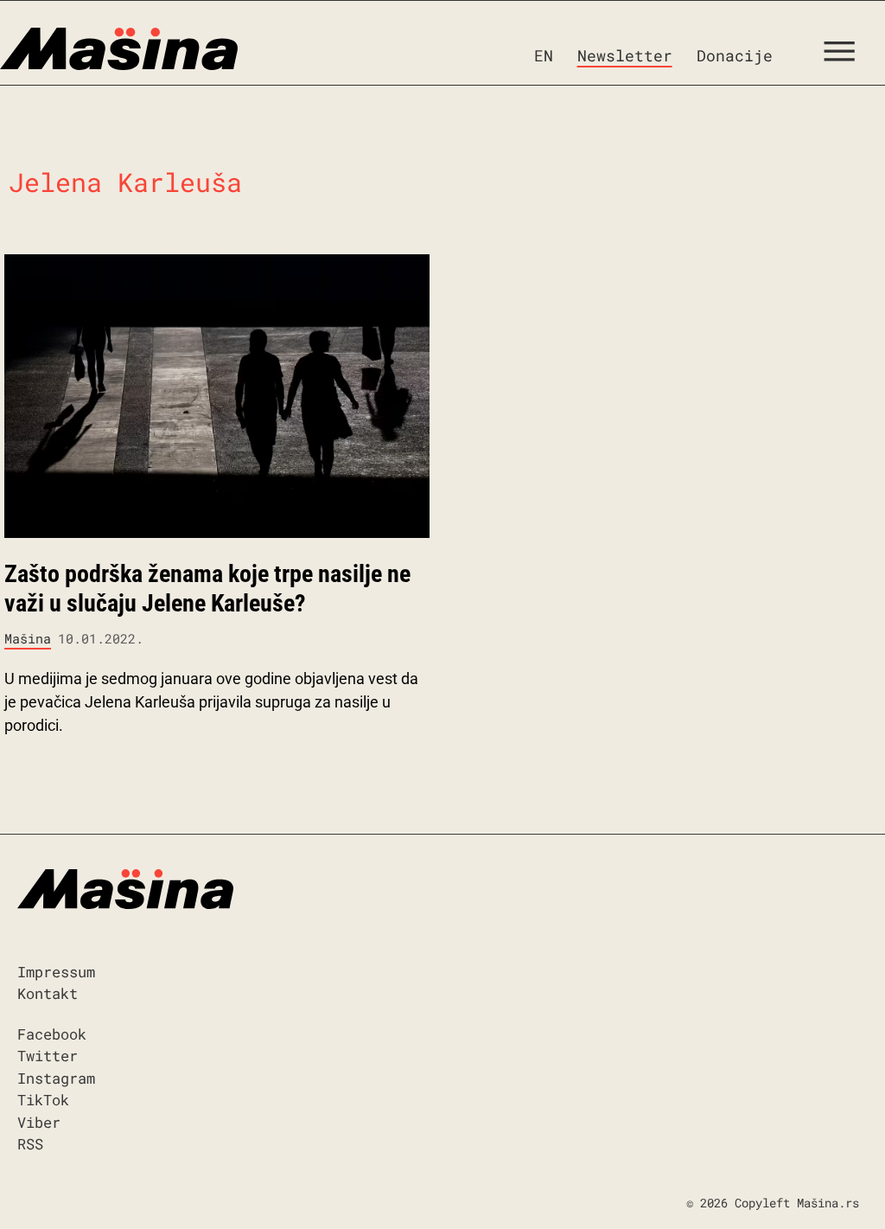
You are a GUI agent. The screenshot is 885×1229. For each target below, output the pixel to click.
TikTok (43, 1100)
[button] (845, 55)
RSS (30, 1144)
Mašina (27, 638)
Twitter (47, 1056)
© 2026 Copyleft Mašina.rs (772, 1202)
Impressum (56, 972)
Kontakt (47, 993)
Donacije (735, 55)
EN (543, 55)
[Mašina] (119, 49)
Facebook (51, 1034)
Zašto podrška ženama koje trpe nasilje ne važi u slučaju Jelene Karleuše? (207, 589)
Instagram (56, 1078)
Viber (38, 1122)
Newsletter (624, 55)
